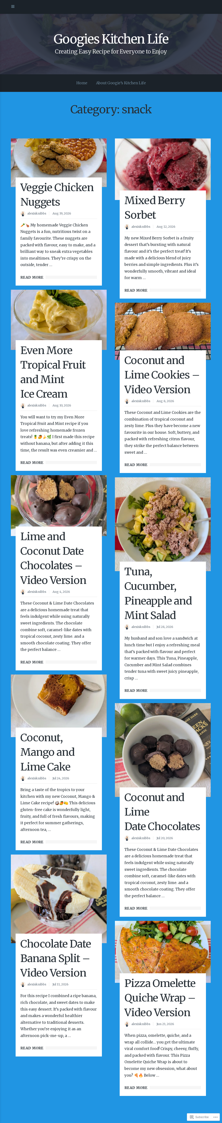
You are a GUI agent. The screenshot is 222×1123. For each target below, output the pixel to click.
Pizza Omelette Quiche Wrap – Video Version (159, 998)
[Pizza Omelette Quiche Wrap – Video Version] (163, 952)
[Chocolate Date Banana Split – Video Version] (59, 899)
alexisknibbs (36, 213)
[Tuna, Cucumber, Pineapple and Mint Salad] (163, 524)
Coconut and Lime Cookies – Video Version (161, 375)
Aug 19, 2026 (61, 213)
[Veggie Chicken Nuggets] (59, 162)
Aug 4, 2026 (61, 592)
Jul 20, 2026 (165, 838)
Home (81, 83)
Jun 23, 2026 (165, 1024)
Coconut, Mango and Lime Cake (47, 752)
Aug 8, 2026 (165, 401)
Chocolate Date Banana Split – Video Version (55, 958)
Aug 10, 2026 (61, 405)
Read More (31, 277)
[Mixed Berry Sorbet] (163, 169)
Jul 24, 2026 (60, 778)
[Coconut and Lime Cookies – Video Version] (163, 331)
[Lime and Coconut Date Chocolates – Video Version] (59, 505)
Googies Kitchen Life (111, 39)
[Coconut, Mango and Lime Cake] (59, 705)
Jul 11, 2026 (60, 984)
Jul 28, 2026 (165, 627)
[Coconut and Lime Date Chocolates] (163, 750)
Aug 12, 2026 (166, 227)
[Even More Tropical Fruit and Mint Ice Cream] (59, 320)
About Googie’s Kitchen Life (121, 83)
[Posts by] (23, 213)
